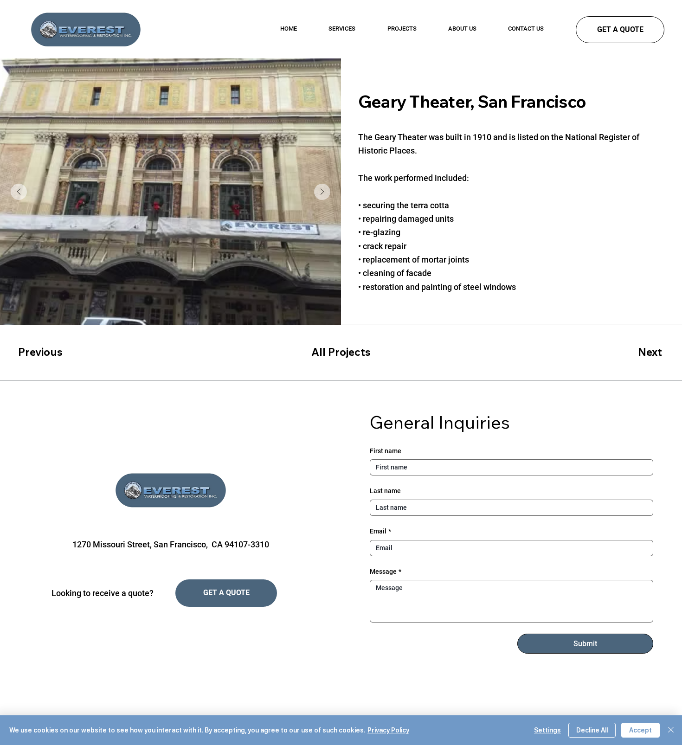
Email (380, 531)
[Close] (670, 730)
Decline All (592, 730)
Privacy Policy (388, 730)
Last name (385, 491)
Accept (640, 730)
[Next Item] (322, 192)
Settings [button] (547, 730)
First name (385, 451)
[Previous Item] (19, 192)
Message (385, 571)
